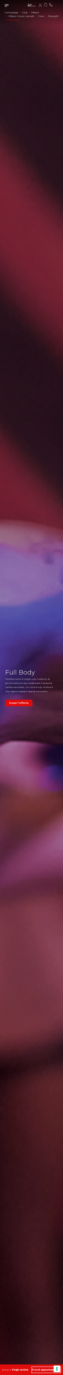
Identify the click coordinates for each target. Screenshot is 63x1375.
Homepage (11, 12)
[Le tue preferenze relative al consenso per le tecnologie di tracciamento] (57, 1369)
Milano (35, 12)
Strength (53, 16)
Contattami (50, 4)
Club (24, 12)
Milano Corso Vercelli (21, 16)
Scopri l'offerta (19, 703)
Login (40, 5)
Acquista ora (45, 4)
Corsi (41, 16)
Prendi (46, 1369)
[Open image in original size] (31, 5)
